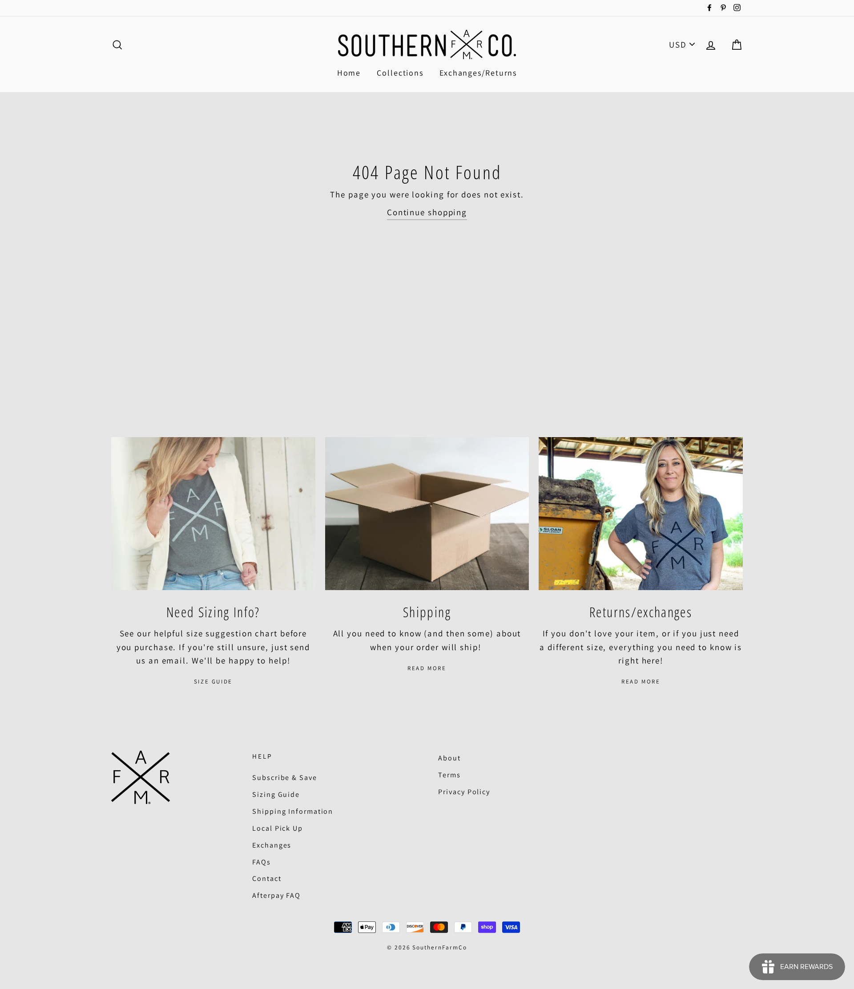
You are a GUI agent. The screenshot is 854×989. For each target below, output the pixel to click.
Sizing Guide (276, 794)
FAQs (261, 862)
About (449, 758)
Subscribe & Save (284, 777)
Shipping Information (292, 811)
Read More (426, 668)
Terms (449, 775)
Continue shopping (427, 212)
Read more (640, 681)
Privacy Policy (464, 791)
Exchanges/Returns (478, 73)
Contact (266, 878)
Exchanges (271, 845)
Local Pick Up (277, 828)
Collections (400, 73)
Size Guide (213, 681)
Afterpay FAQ (276, 895)
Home (349, 73)
